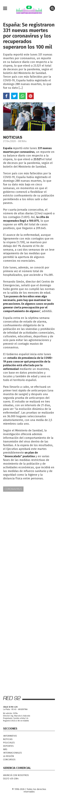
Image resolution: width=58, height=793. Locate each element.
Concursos (9, 759)
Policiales (9, 742)
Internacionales (12, 752)
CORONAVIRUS (13, 489)
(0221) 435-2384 (11, 778)
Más (5, 749)
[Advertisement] (29, 525)
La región (8, 756)
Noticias (8, 739)
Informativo (10, 736)
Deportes (8, 746)
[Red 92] (29, 8)
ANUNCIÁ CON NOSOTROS (16, 775)
